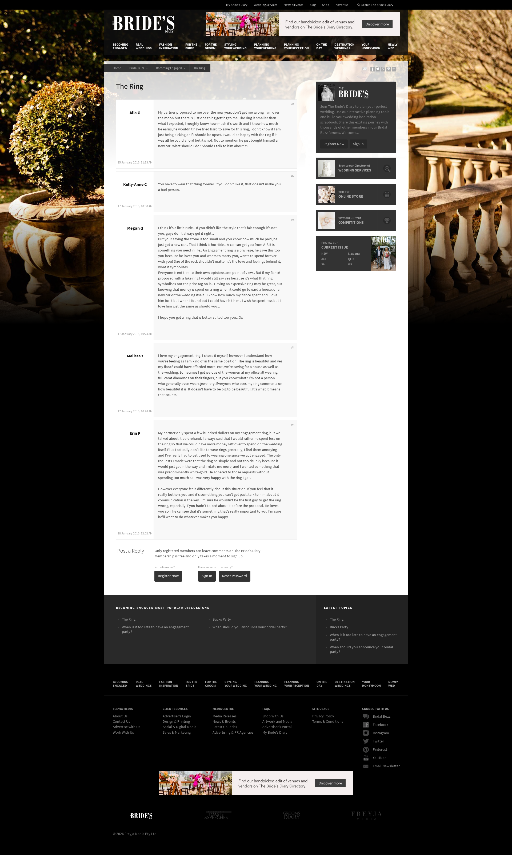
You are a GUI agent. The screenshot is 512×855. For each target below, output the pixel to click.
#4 (292, 348)
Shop (325, 5)
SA (323, 264)
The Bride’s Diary (143, 24)
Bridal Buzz (137, 68)
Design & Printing (176, 721)
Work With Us (123, 732)
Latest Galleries (225, 727)
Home (117, 68)
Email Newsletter (386, 766)
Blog (313, 5)
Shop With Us (272, 716)
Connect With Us (375, 709)
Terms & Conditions (327, 721)
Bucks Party (222, 619)
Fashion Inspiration (168, 46)
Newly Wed (392, 46)
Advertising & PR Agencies (233, 732)
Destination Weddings (344, 46)
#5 (292, 425)
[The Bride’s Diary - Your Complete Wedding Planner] (141, 815)
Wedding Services (265, 5)
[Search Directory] (303, 35)
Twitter (378, 741)
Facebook (380, 724)
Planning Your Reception (296, 46)
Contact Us (121, 721)
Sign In (207, 576)
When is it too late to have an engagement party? (155, 629)
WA (350, 264)
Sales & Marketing (177, 732)
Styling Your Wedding (235, 46)
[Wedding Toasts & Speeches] (218, 815)
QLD (351, 259)
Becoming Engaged (120, 46)
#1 (292, 104)
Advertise (342, 5)
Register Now (168, 576)
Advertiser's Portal (277, 727)
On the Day (321, 46)
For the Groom (211, 46)
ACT (323, 259)
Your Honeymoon (371, 46)
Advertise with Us (126, 727)
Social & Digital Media (179, 727)
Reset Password (234, 576)
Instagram (381, 733)
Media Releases (225, 716)
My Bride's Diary (236, 5)
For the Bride (191, 46)
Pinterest (380, 749)
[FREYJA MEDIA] (367, 815)
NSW (324, 254)
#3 (292, 220)
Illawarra (354, 254)
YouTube (379, 758)
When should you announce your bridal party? (250, 627)
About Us (120, 716)
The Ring (200, 68)
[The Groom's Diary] (292, 815)
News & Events (293, 5)
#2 (292, 176)
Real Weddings (144, 46)
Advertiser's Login (177, 716)
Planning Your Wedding (265, 46)
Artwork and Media (277, 721)
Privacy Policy (323, 716)
